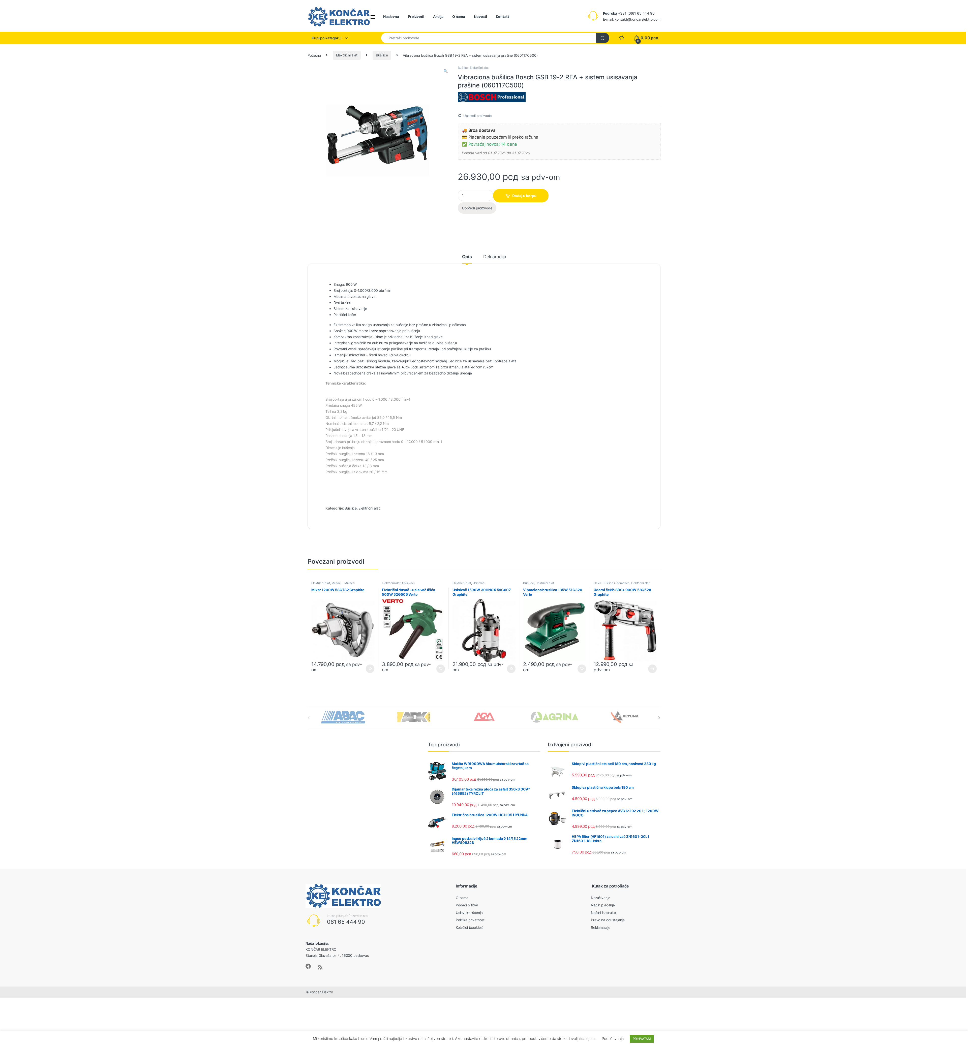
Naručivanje (600, 898)
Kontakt (502, 16)
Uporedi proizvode (477, 116)
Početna (314, 55)
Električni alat (346, 55)
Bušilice (382, 55)
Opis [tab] (467, 257)
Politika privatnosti (470, 920)
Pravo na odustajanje (608, 920)
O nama (458, 16)
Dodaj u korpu (524, 196)
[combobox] (488, 38)
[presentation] (659, 717)
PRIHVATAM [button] (642, 1039)
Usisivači (408, 583)
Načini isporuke (603, 912)
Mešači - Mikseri (343, 583)
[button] (445, 71)
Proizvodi (416, 16)
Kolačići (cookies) (469, 927)
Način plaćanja (603, 905)
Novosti (480, 16)
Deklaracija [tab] (494, 257)
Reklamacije (600, 927)
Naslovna (391, 16)
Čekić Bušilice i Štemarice (611, 583)
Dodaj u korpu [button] (369, 668)
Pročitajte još (649, 668)
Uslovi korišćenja (469, 912)
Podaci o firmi (467, 905)
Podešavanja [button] (612, 1038)
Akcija (438, 16)
